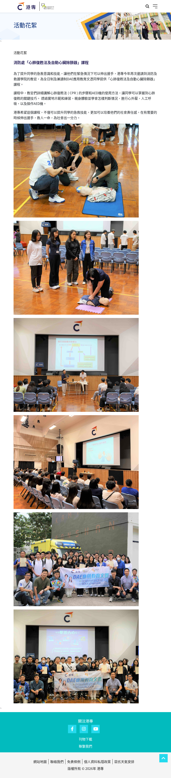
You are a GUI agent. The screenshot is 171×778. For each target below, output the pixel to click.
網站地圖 (40, 761)
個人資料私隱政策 (97, 761)
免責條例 (73, 761)
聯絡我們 (57, 761)
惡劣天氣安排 (124, 761)
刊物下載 (85, 739)
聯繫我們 (85, 746)
